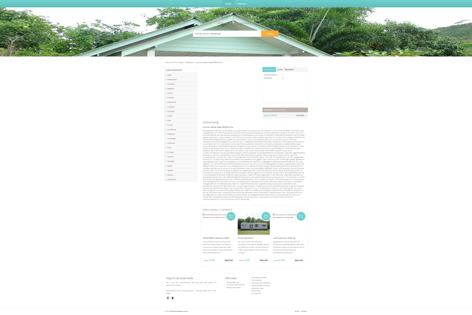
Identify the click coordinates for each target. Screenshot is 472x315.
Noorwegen (171, 138)
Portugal (170, 152)
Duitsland (170, 84)
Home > (181, 62)
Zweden (170, 175)
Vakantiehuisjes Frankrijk (260, 285)
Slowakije (170, 161)
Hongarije (170, 107)
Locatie (279, 69)
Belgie (169, 75)
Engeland (170, 88)
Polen (169, 148)
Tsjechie (170, 170)
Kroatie (170, 125)
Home (228, 4)
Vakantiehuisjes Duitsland (260, 283)
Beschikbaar (289, 69)
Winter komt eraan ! (234, 287)
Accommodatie (269, 69)
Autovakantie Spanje (258, 277)
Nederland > (190, 62)
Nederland (171, 134)
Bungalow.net (280, 110)
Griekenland (171, 102)
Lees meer (300, 115)
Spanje (169, 166)
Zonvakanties (256, 293)
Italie (169, 120)
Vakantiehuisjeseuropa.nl (179, 311)
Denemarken (172, 79)
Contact (242, 4)
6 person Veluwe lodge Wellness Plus (209, 62)
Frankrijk (170, 98)
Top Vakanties (256, 280)
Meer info (229, 260)
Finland (170, 93)
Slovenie (170, 157)
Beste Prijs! (231, 216)
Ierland (169, 116)
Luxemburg (171, 129)
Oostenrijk (171, 143)
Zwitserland (171, 179)
